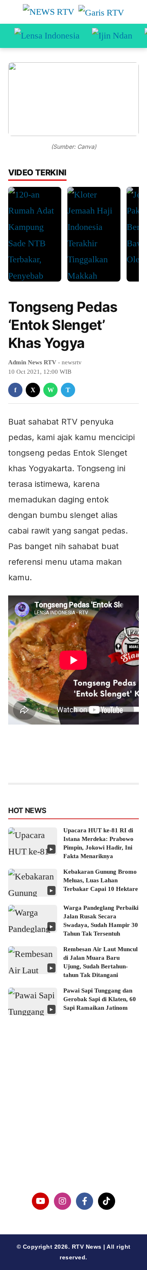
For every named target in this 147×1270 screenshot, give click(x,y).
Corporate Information (73, 1100)
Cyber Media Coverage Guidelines (74, 1142)
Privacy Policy (74, 1121)
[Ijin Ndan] (112, 36)
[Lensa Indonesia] (47, 36)
